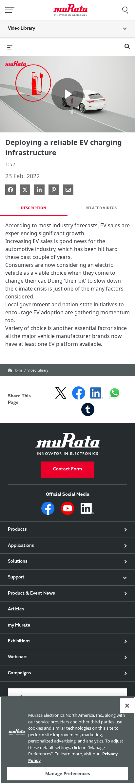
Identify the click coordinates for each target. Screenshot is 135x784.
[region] (67, 740)
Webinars (18, 657)
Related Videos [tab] (101, 207)
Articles (16, 609)
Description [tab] (33, 207)
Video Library (38, 370)
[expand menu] (9, 46)
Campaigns (19, 673)
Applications (21, 546)
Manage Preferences (67, 773)
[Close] (127, 705)
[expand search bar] (127, 43)
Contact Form (67, 469)
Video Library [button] (21, 28)
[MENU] (10, 10)
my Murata (19, 625)
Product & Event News (31, 593)
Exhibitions (19, 641)
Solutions (18, 561)
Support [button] (16, 577)
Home (18, 370)
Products (17, 529)
